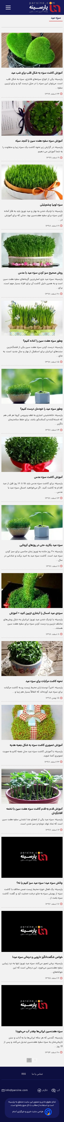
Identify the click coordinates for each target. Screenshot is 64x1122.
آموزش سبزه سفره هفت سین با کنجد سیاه (39, 141)
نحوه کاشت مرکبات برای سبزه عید (44, 681)
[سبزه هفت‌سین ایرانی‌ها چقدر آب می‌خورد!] (32, 1005)
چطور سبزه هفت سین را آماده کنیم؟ (43, 341)
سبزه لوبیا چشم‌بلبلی (51, 205)
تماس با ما (37, 1074)
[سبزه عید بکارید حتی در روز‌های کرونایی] (32, 522)
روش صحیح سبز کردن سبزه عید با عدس (40, 273)
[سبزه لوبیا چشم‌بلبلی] (32, 182)
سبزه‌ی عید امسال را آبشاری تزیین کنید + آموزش (36, 613)
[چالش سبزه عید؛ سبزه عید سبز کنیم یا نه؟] (32, 857)
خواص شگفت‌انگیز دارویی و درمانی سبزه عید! (37, 957)
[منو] (8, 7)
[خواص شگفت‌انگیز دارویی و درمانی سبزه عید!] (32, 931)
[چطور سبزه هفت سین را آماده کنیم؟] (32, 318)
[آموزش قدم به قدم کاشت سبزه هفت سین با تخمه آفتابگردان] (32, 786)
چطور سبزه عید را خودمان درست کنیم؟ (41, 409)
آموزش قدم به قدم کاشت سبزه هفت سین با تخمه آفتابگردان (34, 811)
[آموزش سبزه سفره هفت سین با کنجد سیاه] (32, 118)
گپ (58, 1090)
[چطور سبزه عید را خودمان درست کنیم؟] (32, 386)
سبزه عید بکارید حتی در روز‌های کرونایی (41, 545)
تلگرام (45, 1090)
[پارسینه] (43, 8)
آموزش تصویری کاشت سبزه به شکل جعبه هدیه (36, 745)
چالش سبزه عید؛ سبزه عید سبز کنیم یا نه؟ (40, 883)
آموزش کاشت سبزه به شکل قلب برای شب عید (37, 73)
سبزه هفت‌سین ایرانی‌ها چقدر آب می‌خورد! (39, 1031)
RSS (24, 1074)
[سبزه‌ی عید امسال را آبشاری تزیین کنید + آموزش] (32, 590)
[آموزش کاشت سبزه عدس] (32, 454)
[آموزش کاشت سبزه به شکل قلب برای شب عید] (32, 50)
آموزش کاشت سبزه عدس (48, 477)
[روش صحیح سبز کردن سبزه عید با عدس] (32, 250)
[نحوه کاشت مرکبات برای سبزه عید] (32, 658)
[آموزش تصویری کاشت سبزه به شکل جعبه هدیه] (32, 722)
